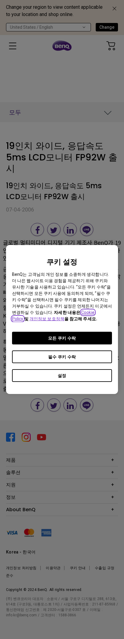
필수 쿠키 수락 (62, 357)
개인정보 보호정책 (46, 318)
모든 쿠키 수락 (62, 338)
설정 (62, 376)
